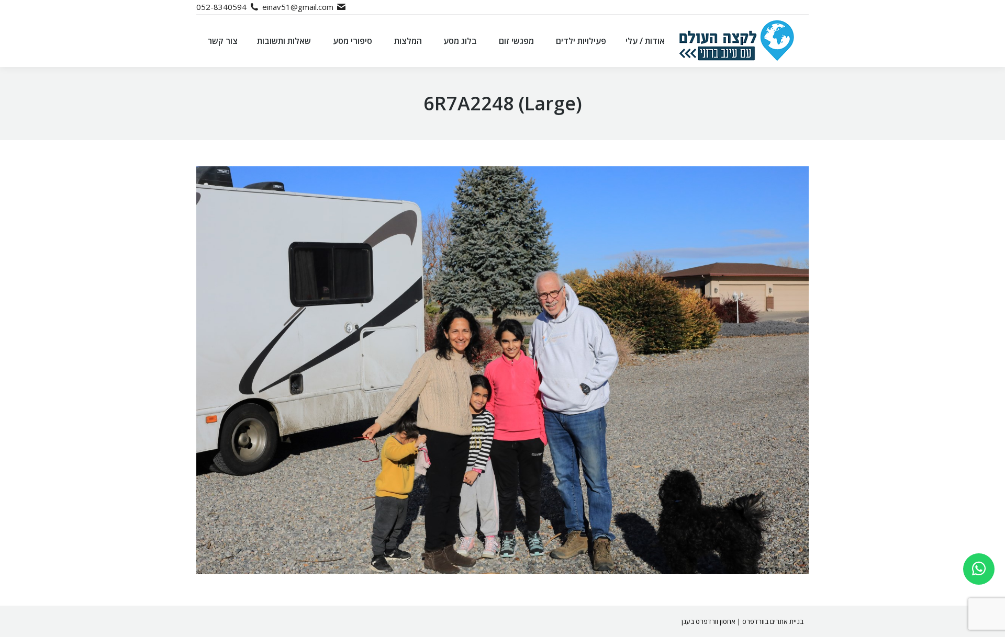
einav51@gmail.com (297, 7)
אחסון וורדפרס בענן (708, 621)
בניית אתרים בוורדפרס (772, 621)
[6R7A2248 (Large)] (502, 370)
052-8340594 (221, 7)
